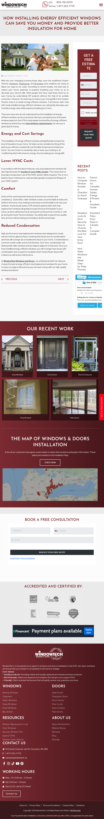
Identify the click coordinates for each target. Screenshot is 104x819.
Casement (7, 707)
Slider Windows (10, 711)
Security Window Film (13, 742)
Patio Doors (57, 722)
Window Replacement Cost (15, 735)
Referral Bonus (59, 739)
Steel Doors (57, 703)
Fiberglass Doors (60, 707)
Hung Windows (9, 715)
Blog (54, 746)
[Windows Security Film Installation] (13, 774)
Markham (13, 83)
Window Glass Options (13, 750)
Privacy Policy (35, 816)
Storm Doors (58, 711)
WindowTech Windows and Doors (19, 261)
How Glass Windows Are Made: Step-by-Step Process (82, 270)
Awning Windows (10, 703)
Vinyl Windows (9, 739)
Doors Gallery (58, 719)
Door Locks (57, 715)
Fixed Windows (9, 719)
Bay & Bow (8, 722)
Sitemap (56, 750)
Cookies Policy (68, 816)
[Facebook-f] (4, 774)
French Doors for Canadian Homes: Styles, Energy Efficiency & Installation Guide (96, 203)
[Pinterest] (21, 774)
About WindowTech (61, 735)
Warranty (56, 742)
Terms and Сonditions (51, 816)
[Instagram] (8, 774)
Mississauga (24, 83)
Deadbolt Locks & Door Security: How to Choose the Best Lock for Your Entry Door (82, 238)
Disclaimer (80, 816)
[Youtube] (17, 774)
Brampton (39, 83)
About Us (23, 816)
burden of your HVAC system (34, 171)
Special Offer (9, 746)
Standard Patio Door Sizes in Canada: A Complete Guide (95, 234)
